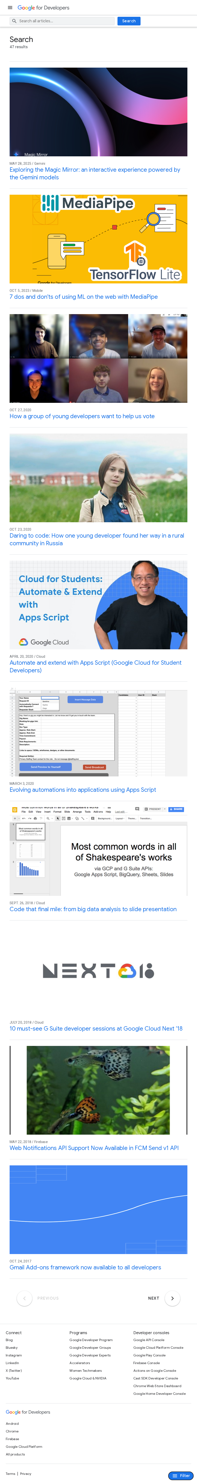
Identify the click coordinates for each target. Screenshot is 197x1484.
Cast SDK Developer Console (155, 1378)
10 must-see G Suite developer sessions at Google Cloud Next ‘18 (96, 1028)
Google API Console (149, 1340)
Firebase (12, 1439)
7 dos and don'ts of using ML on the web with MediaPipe (84, 296)
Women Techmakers (85, 1370)
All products (15, 1454)
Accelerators (79, 1363)
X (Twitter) (14, 1370)
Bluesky (12, 1347)
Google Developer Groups (90, 1347)
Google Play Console (149, 1355)
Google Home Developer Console (159, 1393)
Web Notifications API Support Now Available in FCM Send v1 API (94, 1148)
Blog (9, 1340)
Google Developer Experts (90, 1355)
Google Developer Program (91, 1340)
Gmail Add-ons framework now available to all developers (85, 1267)
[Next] (172, 1298)
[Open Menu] (10, 7)
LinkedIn (12, 1363)
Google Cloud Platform (24, 1446)
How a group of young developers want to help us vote (82, 416)
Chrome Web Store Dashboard (157, 1386)
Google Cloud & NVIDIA (87, 1378)
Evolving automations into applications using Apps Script (83, 789)
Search (129, 21)
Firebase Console (146, 1363)
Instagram (14, 1355)
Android (12, 1423)
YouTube (12, 1378)
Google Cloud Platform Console (158, 1347)
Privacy (25, 1474)
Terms (10, 1474)
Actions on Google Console (154, 1370)
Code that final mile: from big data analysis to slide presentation (93, 909)
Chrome (12, 1431)
